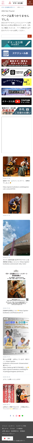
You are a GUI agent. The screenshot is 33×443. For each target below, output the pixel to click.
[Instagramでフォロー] (16, 416)
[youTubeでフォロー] (19, 416)
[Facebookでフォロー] (10, 416)
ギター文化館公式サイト (18, 440)
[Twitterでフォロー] (13, 416)
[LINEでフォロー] (22, 416)
